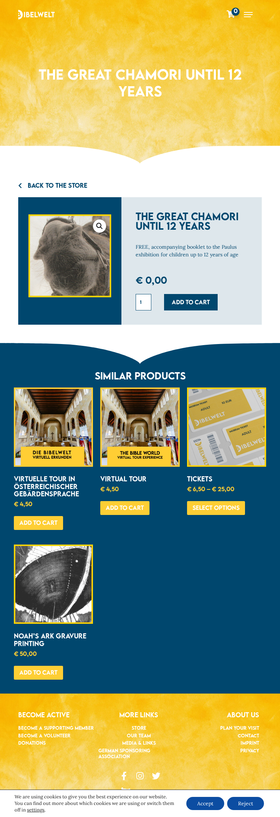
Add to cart (191, 302)
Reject (245, 803)
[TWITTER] (156, 776)
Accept (205, 803)
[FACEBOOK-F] (124, 776)
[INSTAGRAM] (140, 776)
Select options (216, 507)
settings (35, 810)
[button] (99, 226)
